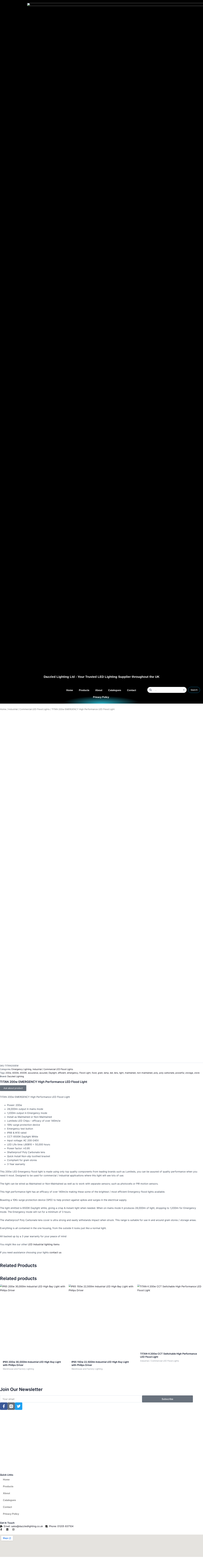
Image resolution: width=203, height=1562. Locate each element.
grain (100, 1073)
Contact (131, 690)
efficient (62, 1073)
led (111, 1073)
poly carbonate (166, 1073)
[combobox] (167, 690)
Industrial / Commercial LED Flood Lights (29, 709)
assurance (33, 1073)
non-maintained (144, 1073)
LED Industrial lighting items (43, 1244)
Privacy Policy (101, 697)
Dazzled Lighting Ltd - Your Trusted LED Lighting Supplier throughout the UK (101, 676)
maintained (130, 1073)
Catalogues (114, 690)
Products (84, 690)
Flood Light (85, 1073)
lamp (106, 1073)
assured (43, 1073)
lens (116, 1073)
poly (156, 1073)
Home (69, 690)
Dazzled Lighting (15, 1076)
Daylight (53, 1073)
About (98, 690)
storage (189, 1073)
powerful (179, 1073)
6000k (15, 1073)
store (196, 1073)
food (94, 1073)
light (121, 1073)
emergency (72, 1073)
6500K (23, 1073)
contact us (55, 1252)
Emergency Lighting (21, 1069)
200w (8, 1073)
